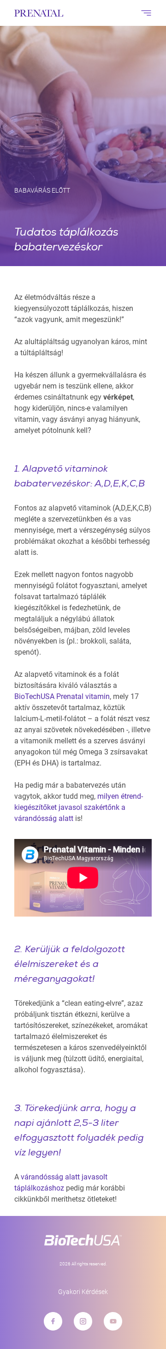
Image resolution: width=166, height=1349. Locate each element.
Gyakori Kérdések (83, 1291)
